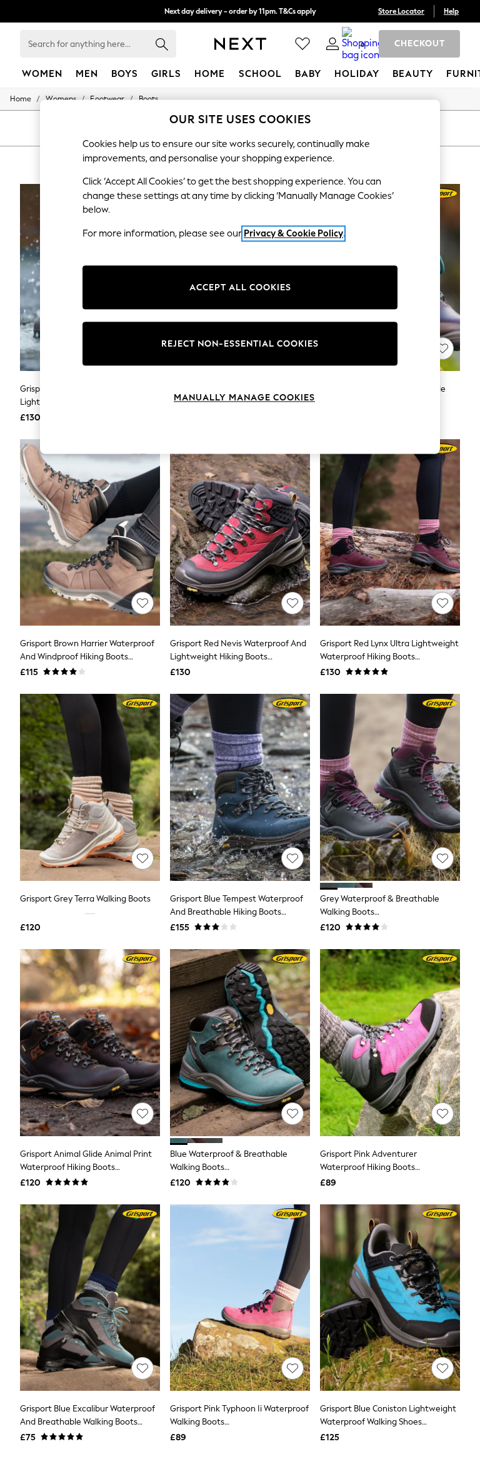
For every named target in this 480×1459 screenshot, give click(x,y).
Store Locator (401, 11)
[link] (332, 44)
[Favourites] (302, 44)
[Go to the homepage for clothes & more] (240, 44)
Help (451, 11)
